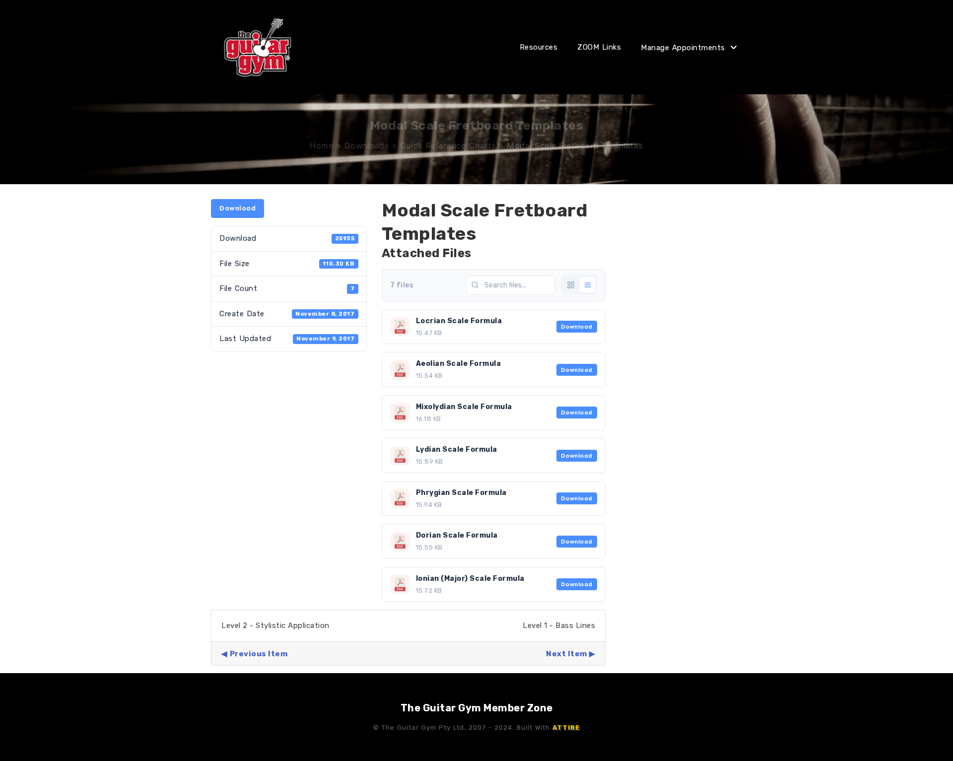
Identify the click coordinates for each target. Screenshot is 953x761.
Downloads (366, 145)
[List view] (588, 285)
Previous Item (258, 653)
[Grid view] (571, 285)
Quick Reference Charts (448, 145)
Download (237, 208)
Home (321, 145)
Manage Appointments (683, 47)
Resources (539, 47)
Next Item (566, 653)
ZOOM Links (599, 47)
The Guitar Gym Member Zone (477, 708)
